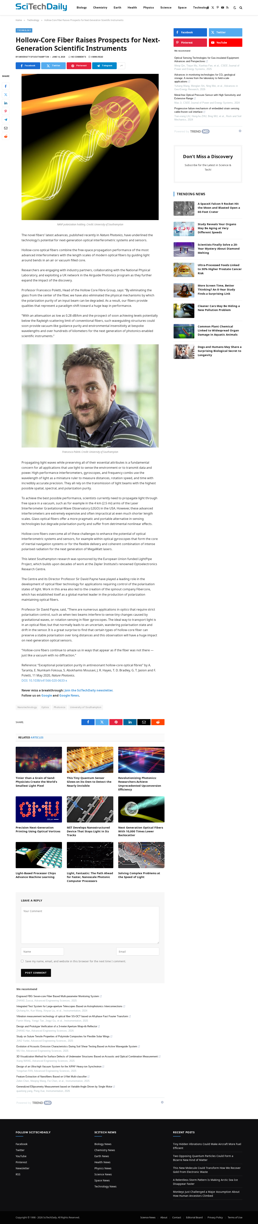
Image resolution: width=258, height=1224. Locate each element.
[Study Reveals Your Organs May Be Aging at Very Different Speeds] (184, 229)
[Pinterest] (5, 111)
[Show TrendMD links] (162, 1102)
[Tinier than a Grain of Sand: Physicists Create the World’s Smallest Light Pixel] (39, 760)
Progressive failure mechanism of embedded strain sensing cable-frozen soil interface (206, 110)
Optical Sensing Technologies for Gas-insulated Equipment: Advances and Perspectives (206, 59)
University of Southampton (85, 707)
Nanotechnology (27, 707)
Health (132, 7)
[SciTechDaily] (41, 8)
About (163, 1217)
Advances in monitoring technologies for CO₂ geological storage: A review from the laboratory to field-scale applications (204, 78)
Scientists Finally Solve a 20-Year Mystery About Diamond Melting (219, 249)
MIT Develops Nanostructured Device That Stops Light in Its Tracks (88, 831)
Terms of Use (235, 1217)
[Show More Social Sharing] (121, 65)
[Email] (5, 128)
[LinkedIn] (5, 103)
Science (165, 7)
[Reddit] (5, 136)
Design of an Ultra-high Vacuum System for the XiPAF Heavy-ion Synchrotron (58, 1066)
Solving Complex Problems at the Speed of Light (139, 875)
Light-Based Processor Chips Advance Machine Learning (36, 875)
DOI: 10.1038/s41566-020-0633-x (44, 680)
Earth (117, 7)
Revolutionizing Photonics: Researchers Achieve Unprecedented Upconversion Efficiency (139, 783)
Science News (103, 1174)
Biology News (102, 1144)
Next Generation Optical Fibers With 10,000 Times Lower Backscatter (140, 831)
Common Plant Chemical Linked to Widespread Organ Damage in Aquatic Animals (218, 330)
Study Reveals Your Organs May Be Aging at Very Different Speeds (217, 228)
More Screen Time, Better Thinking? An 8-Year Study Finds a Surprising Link (216, 289)
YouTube (21, 1156)
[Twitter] (5, 94)
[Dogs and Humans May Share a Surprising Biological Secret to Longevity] (184, 351)
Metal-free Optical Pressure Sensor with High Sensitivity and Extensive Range (207, 97)
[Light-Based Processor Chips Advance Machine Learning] (39, 855)
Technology (201, 7)
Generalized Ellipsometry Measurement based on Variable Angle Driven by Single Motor (64, 1086)
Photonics (60, 707)
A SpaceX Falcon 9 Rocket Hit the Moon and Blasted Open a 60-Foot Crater (219, 208)
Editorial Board (194, 1217)
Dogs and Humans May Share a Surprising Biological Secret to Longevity (220, 351)
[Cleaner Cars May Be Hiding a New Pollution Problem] (184, 311)
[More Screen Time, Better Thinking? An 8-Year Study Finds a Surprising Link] (184, 290)
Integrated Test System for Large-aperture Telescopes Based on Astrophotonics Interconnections (69, 1006)
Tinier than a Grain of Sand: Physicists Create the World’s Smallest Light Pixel (36, 781)
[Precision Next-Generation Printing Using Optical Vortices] (39, 809)
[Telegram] (5, 119)
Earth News (101, 1156)
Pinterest (21, 1162)
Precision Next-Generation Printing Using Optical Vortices (38, 829)
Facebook (21, 1144)
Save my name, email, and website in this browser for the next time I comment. (75, 961)
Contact (176, 1217)
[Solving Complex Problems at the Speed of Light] (141, 855)
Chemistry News (104, 1150)
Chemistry (100, 7)
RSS (18, 1174)
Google (46, 695)
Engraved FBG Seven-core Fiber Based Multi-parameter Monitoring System (57, 996)
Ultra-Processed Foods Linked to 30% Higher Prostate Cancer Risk (220, 269)
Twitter (20, 1150)
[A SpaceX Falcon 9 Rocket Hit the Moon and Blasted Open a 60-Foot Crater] (184, 208)
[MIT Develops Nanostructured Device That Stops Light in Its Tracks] (90, 809)
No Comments (78, 57)
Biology (82, 7)
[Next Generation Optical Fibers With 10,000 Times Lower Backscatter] (141, 809)
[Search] (240, 7)
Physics (148, 7)
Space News (102, 1180)
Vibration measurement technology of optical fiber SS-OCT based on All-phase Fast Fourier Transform (72, 1016)
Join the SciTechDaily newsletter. (89, 690)
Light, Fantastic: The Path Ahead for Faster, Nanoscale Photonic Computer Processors (90, 877)
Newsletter (22, 1168)
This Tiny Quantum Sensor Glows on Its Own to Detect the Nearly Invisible (89, 781)
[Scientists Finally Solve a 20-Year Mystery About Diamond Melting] (184, 249)
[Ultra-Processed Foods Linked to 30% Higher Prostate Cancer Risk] (184, 270)
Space (182, 7)
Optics (45, 707)
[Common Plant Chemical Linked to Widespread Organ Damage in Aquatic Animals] (184, 331)
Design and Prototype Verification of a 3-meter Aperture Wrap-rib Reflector (56, 1026)
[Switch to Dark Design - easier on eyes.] (235, 7)
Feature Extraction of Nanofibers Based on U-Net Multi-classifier (51, 1076)
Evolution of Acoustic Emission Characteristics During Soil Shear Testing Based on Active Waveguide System (76, 1046)
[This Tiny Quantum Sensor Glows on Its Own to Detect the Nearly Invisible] (90, 760)
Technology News (105, 1186)
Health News (102, 1162)
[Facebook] (5, 86)
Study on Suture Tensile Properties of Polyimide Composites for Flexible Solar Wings (63, 1036)
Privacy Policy (215, 1217)
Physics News (102, 1168)
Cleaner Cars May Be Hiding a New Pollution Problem (219, 308)
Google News (69, 695)
